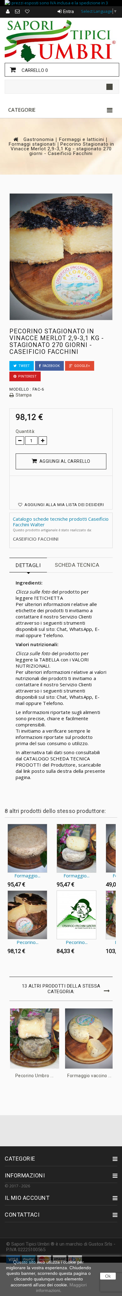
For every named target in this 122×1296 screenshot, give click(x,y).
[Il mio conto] (8, 11)
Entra (68, 11)
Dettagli (28, 565)
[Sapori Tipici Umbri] (61, 40)
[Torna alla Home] (15, 139)
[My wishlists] (27, 11)
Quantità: (25, 431)
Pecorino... (27, 942)
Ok (108, 1276)
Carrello (34, 70)
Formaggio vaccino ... (89, 1075)
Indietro (6, 836)
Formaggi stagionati (32, 144)
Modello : (20, 389)
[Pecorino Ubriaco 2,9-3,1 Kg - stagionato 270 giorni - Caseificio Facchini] (76, 914)
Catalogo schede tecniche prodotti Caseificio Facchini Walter (61, 522)
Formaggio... (27, 875)
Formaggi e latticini (81, 139)
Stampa (24, 395)
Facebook (50, 366)
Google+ (81, 366)
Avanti (6, 969)
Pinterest (26, 376)
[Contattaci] (17, 11)
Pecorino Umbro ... (34, 1075)
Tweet (23, 366)
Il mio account (27, 1198)
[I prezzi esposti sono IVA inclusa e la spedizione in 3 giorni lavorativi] (61, 3)
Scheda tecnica (77, 565)
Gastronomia (38, 139)
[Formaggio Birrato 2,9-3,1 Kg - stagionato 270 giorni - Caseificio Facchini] (27, 848)
